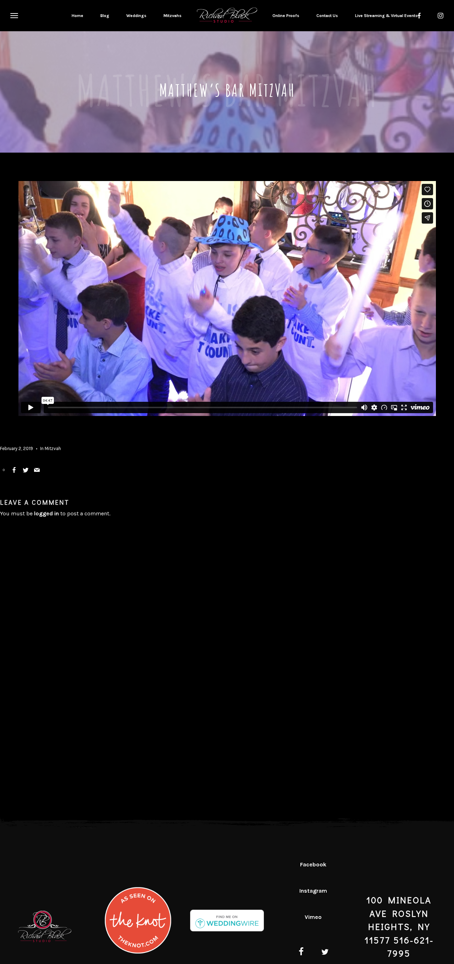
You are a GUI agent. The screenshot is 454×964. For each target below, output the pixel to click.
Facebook (313, 864)
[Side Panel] (13, 15)
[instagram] (440, 15)
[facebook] (301, 953)
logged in (46, 513)
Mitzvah (53, 448)
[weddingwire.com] (227, 925)
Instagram (313, 890)
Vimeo (313, 917)
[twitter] (325, 953)
